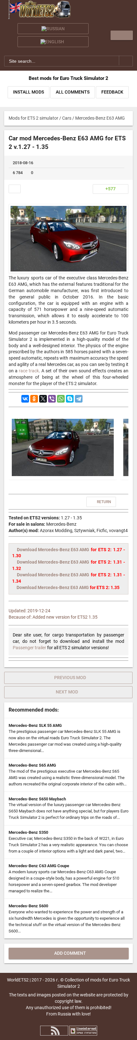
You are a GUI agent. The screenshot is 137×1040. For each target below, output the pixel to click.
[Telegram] (79, 399)
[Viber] (52, 399)
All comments (73, 92)
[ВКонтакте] (25, 399)
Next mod (67, 691)
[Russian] (53, 28)
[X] (43, 399)
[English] (53, 41)
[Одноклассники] (34, 399)
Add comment (70, 953)
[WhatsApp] (61, 399)
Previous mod (70, 677)
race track (29, 370)
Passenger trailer (29, 647)
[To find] (126, 60)
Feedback (112, 92)
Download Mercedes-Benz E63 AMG (53, 549)
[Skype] (70, 399)
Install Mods (28, 92)
